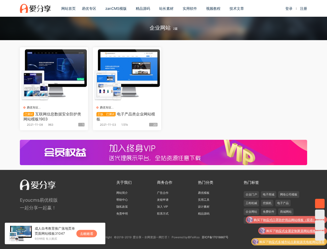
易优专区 (89, 8)
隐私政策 (122, 206)
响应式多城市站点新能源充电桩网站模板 (297, 232)
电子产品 (283, 203)
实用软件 (190, 8)
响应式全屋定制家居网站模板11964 (300, 221)
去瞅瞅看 (86, 234)
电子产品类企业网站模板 (125, 116)
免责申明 (122, 213)
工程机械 (251, 203)
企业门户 (251, 194)
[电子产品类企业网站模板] (127, 74)
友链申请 (163, 199)
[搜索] (277, 8)
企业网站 (251, 211)
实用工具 (203, 199)
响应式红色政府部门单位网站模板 (301, 243)
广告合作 (163, 193)
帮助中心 (122, 199)
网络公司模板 (288, 194)
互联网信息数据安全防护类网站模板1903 (52, 116)
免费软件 (268, 211)
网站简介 (122, 193)
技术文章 (237, 8)
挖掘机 (267, 203)
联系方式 (163, 213)
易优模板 (203, 193)
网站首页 (68, 8)
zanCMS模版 (116, 8)
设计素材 (203, 206)
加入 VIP (162, 206)
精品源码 (143, 8)
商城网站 (286, 211)
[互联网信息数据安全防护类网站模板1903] (54, 74)
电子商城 (268, 194)
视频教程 (213, 8)
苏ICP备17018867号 (215, 237)
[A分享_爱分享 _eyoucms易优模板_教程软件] (35, 8)
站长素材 (166, 8)
